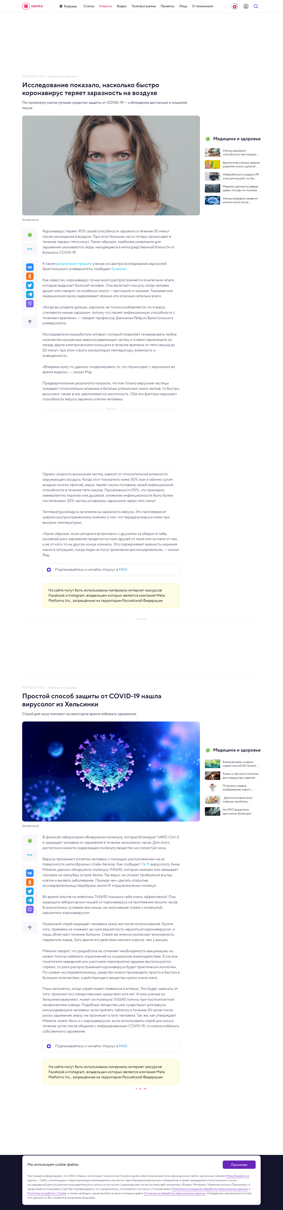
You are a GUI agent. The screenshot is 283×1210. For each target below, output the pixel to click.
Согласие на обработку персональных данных (175, 1193)
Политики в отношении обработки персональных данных (210, 1189)
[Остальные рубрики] (29, 249)
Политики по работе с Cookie (46, 1193)
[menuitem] (89, 6)
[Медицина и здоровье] (29, 235)
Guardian (119, 268)
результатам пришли (74, 263)
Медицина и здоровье (62, 76)
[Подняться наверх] (29, 322)
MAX (123, 569)
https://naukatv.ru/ (237, 1176)
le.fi (146, 864)
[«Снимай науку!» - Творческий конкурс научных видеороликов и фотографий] (235, 6)
